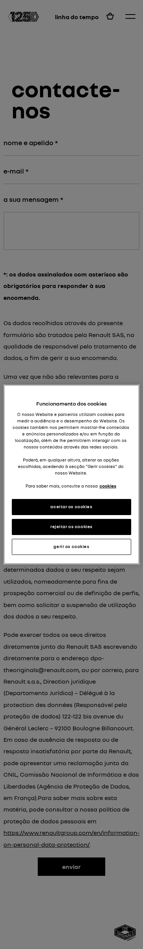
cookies (108, 486)
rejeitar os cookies (71, 526)
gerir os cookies (71, 546)
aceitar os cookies (71, 506)
